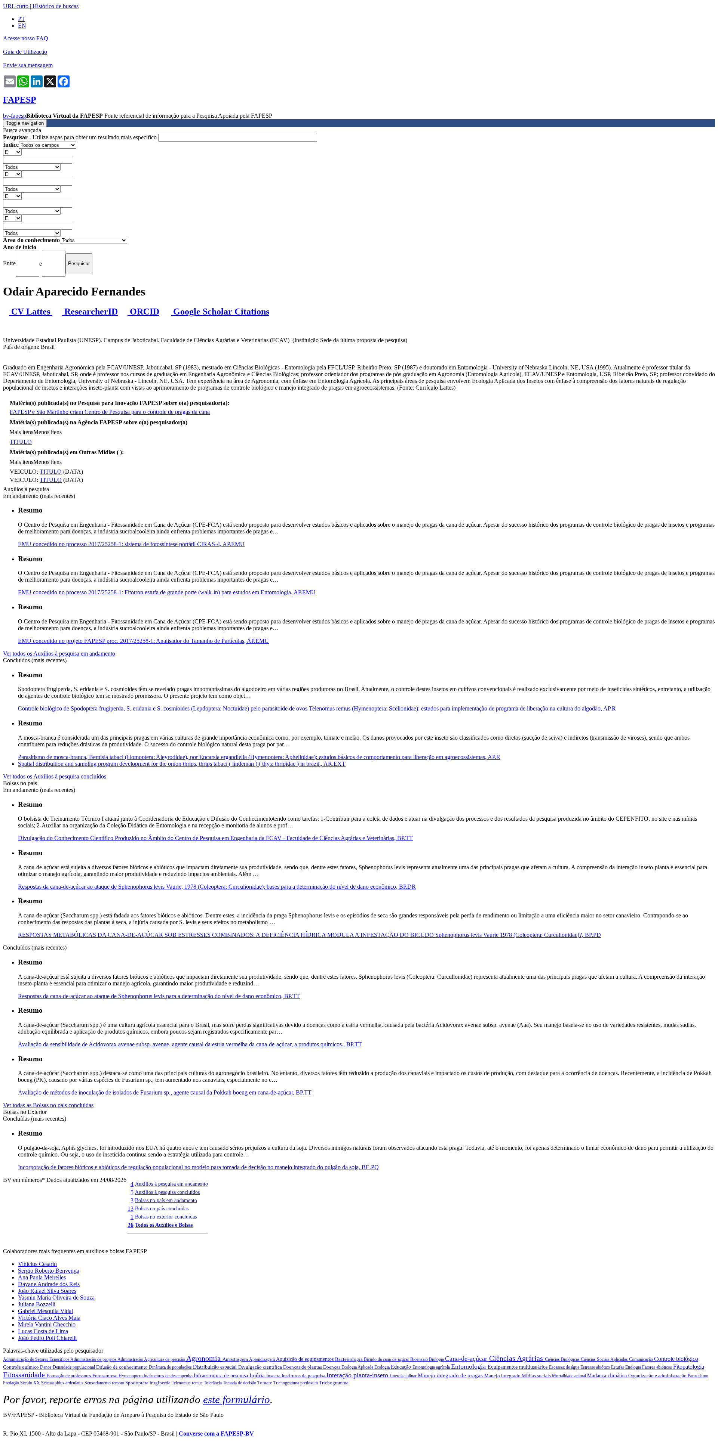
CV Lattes (30, 311)
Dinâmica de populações (171, 1367)
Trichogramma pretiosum (296, 1382)
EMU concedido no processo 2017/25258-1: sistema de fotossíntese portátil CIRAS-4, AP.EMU (131, 544)
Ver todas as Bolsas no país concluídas (48, 1105)
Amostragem (236, 1359)
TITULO (21, 442)
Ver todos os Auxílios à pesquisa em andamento (59, 653)
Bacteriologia (349, 1359)
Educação (401, 1367)
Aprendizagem (262, 1359)
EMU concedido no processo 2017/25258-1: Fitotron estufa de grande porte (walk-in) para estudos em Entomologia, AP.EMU (167, 592)
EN (22, 25)
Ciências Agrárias (517, 1358)
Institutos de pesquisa (304, 1375)
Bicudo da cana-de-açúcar (387, 1359)
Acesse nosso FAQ (25, 38)
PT (21, 19)
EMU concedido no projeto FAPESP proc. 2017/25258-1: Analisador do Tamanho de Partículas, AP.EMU (143, 641)
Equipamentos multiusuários (518, 1367)
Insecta (274, 1375)
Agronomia (204, 1358)
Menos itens (47, 432)
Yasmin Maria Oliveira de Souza (56, 1297)
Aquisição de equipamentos (305, 1359)
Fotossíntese (105, 1375)
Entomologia (469, 1366)
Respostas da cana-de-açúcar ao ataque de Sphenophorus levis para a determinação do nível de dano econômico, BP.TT (159, 996)
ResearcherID (90, 311)
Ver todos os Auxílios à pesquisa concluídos (54, 776)
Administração (130, 1359)
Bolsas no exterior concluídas (166, 1217)
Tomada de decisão (240, 1382)
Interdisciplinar (404, 1375)
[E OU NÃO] (12, 152)
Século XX (30, 1382)
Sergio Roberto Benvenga (48, 1270)
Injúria (257, 1375)
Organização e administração (658, 1375)
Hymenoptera (131, 1375)
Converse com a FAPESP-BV (216, 1433)
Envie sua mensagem (28, 65)
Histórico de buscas (56, 6)
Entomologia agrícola (431, 1367)
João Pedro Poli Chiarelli (47, 1338)
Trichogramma (334, 1382)
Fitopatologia (688, 1366)
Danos (46, 1367)
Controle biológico (676, 1359)
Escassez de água (564, 1367)
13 (131, 1208)
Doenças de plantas (303, 1367)
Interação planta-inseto (358, 1375)
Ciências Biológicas (563, 1359)
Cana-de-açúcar (467, 1358)
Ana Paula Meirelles (42, 1277)
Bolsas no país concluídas (161, 1208)
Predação (11, 1382)
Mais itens (21, 432)
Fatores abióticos (657, 1367)
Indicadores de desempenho (169, 1375)
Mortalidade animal (569, 1375)
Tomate (265, 1382)
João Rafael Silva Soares (47, 1291)
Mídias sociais (537, 1375)
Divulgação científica (260, 1367)
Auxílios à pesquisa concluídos (167, 1192)
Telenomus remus (188, 1382)
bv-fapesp (14, 115)
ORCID (143, 311)
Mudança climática (607, 1375)
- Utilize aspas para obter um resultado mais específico (80, 137)
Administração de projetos (93, 1359)
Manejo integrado (503, 1375)
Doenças (332, 1367)
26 (131, 1225)
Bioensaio (419, 1359)
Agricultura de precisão (165, 1359)
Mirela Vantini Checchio (47, 1324)
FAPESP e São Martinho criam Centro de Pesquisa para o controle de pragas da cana (110, 412)
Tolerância (213, 1382)
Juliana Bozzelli (36, 1304)
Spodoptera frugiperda (148, 1382)
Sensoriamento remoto (105, 1382)
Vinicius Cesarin (37, 1264)
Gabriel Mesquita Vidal (45, 1311)
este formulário (236, 1399)
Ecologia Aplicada (357, 1367)
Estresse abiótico (595, 1367)
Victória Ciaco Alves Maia (49, 1318)
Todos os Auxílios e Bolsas (164, 1225)
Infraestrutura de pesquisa (221, 1375)
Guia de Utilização (25, 52)
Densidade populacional (74, 1367)
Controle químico (21, 1367)
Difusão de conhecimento (122, 1367)
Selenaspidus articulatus (63, 1382)
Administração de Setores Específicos (36, 1359)
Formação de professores (69, 1375)
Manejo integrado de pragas (451, 1375)
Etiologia (633, 1367)
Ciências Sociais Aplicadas (605, 1359)
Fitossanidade (25, 1375)
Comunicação (641, 1359)
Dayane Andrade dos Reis (49, 1284)
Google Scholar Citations (220, 311)
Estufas (618, 1367)
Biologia (437, 1359)
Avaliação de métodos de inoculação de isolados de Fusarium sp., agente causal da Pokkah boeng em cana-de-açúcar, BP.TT (165, 1092)
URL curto (15, 6)
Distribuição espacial (215, 1367)
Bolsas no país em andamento (166, 1200)
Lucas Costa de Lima (43, 1331)
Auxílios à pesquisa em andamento (171, 1184)
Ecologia (382, 1367)
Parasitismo (698, 1375)
